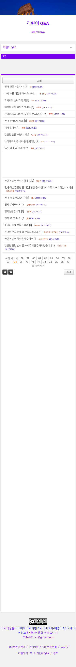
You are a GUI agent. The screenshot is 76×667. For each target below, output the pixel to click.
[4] (37, 141)
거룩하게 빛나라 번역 (15, 100)
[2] (45, 114)
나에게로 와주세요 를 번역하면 (19, 141)
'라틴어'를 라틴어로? (14, 148)
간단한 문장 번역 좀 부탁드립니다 (21, 232)
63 (51, 258)
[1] (36, 93)
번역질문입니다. (12, 211)
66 (69, 258)
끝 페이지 (37, 265)
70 (27, 262)
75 (56, 262)
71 (32, 262)
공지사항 (33, 647)
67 (8, 262)
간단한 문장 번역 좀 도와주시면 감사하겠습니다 (28, 245)
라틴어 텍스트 (25, 653)
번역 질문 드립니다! (14, 86)
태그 (10, 272)
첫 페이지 (12, 258)
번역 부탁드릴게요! (14, 120)
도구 (63, 647)
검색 (4, 272)
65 (63, 258)
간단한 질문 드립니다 (15, 134)
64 (57, 258)
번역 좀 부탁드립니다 (15, 198)
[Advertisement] (38, 69)
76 (62, 262)
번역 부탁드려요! (12, 204)
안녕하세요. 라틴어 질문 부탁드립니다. (23, 114)
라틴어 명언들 (50, 647)
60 (33, 258)
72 (38, 262)
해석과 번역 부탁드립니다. (17, 107)
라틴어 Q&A (38, 23)
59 (28, 258)
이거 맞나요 (10, 127)
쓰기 (68, 272)
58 (22, 258)
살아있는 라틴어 (17, 647)
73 (44, 262)
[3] (26, 86)
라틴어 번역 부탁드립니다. (17, 180)
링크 (55, 653)
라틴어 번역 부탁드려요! (16, 225)
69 (21, 262)
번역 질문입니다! (12, 218)
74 (50, 262)
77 (68, 262)
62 (45, 258)
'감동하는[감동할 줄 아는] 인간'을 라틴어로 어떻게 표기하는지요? (37, 187)
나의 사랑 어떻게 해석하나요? (19, 93)
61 (39, 258)
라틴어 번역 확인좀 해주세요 (18, 238)
